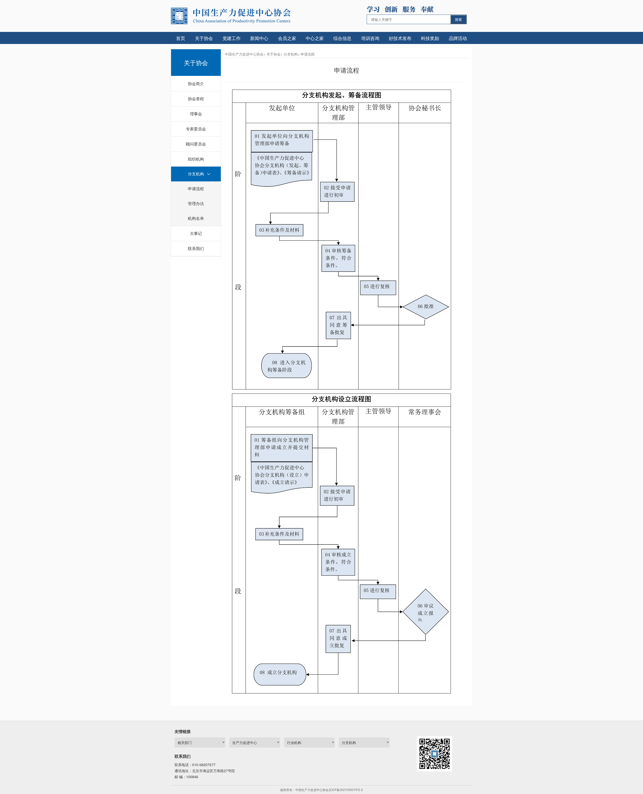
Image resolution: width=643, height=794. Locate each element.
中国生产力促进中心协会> (245, 54)
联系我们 (196, 248)
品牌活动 (458, 38)
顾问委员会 (196, 144)
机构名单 (196, 218)
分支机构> (292, 54)
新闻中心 (259, 38)
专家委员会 (196, 129)
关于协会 (204, 38)
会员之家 (287, 38)
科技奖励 (430, 38)
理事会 (196, 114)
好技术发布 (400, 38)
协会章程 (196, 99)
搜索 (458, 19)
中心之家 (315, 38)
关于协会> (274, 54)
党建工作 (232, 38)
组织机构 (196, 159)
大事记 (196, 233)
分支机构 (196, 174)
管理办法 (196, 203)
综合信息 (342, 38)
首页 (180, 38)
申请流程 (196, 188)
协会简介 (196, 83)
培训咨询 (370, 38)
